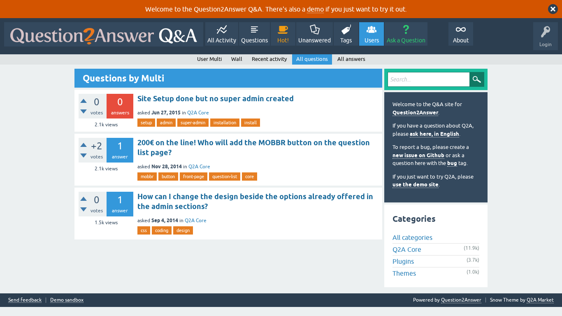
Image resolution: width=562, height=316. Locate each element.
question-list (224, 176)
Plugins (403, 261)
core (249, 176)
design (183, 230)
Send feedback (25, 300)
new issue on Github (418, 155)
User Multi (209, 59)
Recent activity (269, 59)
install (250, 122)
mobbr (147, 176)
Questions (254, 40)
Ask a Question (406, 40)
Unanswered (314, 40)
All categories (412, 237)
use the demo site (415, 184)
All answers (351, 59)
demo (315, 9)
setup (146, 122)
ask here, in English (434, 134)
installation (225, 122)
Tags (346, 40)
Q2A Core (198, 113)
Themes (404, 273)
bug (452, 163)
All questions (312, 59)
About (461, 40)
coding (161, 230)
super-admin (193, 122)
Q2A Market (540, 300)
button (168, 176)
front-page (193, 176)
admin (166, 122)
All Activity (221, 40)
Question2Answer (415, 112)
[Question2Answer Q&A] (103, 34)
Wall (236, 59)
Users (372, 40)
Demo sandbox (67, 300)
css (144, 230)
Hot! (283, 40)
